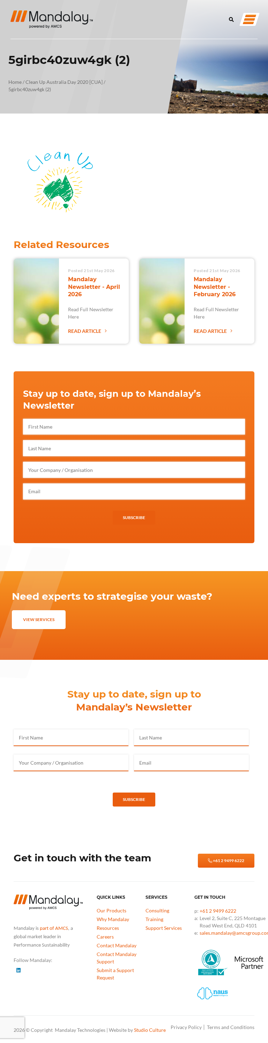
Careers (105, 937)
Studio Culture (150, 1030)
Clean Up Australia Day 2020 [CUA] (64, 82)
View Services (38, 619)
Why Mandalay (113, 919)
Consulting (157, 910)
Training (154, 919)
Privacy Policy (186, 1027)
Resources (108, 928)
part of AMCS (54, 928)
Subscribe (134, 517)
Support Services (164, 928)
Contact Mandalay (116, 945)
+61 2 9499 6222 (228, 860)
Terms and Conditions (230, 1027)
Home (15, 82)
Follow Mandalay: (33, 960)
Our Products (111, 910)
